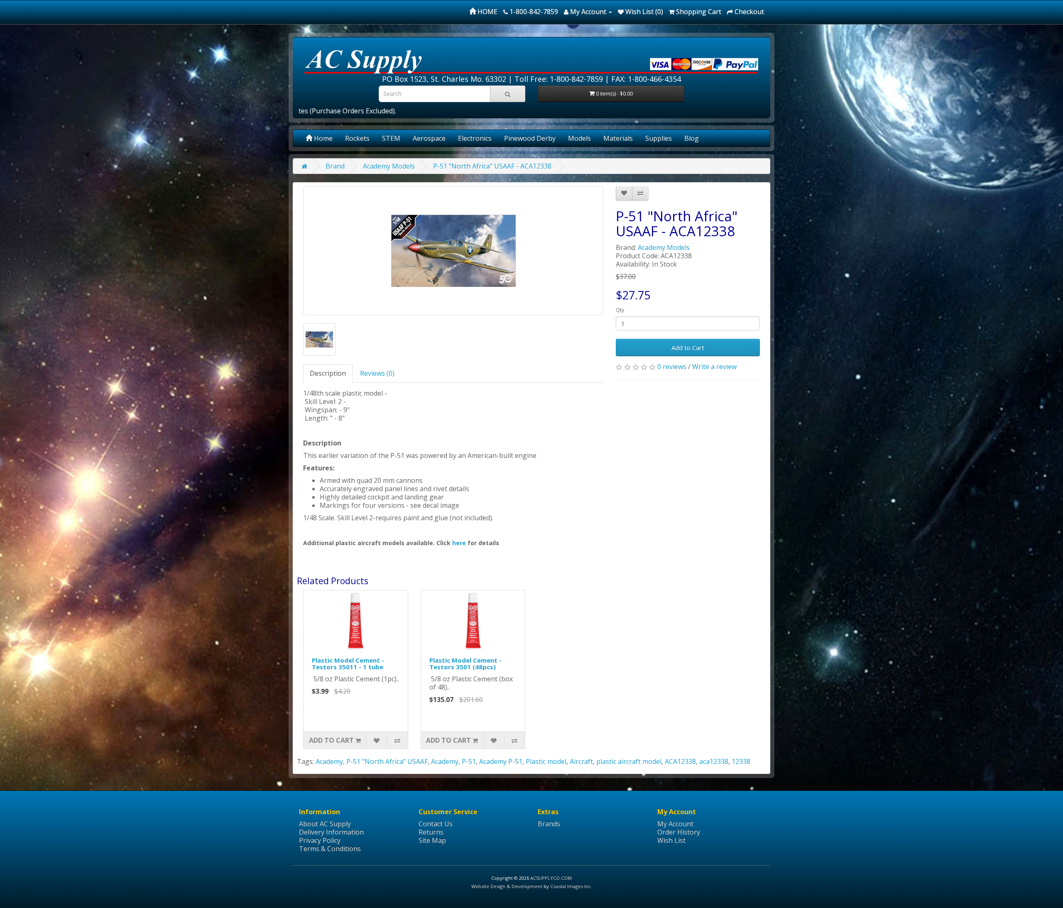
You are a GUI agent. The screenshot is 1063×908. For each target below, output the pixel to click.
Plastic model (546, 761)
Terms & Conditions (330, 848)
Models (579, 138)
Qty (620, 309)
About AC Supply (325, 823)
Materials (618, 138)
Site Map (432, 840)
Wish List (671, 840)
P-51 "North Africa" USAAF (387, 761)
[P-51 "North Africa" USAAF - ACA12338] (453, 250)
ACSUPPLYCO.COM (551, 878)
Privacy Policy (319, 840)
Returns (431, 832)
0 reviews (671, 366)
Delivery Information (331, 832)
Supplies (658, 138)
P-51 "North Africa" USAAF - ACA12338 (492, 166)
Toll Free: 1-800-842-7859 (558, 79)
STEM (391, 138)
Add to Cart (687, 347)
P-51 (469, 761)
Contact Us (436, 823)
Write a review (714, 366)
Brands (549, 823)
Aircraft (581, 761)
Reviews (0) (377, 373)
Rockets (357, 138)
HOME (486, 11)
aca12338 (713, 761)
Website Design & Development (506, 886)
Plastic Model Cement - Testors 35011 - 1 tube (348, 663)
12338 (741, 761)
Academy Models (389, 166)
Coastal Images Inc (570, 886)
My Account (675, 823)
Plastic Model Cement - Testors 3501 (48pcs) (465, 663)
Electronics (475, 138)
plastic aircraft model (628, 761)
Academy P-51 (500, 761)
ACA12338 (680, 761)
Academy (329, 761)
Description (328, 373)
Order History (678, 832)
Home (322, 138)
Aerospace (429, 138)
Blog (691, 138)
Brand (335, 166)
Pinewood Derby (530, 138)
